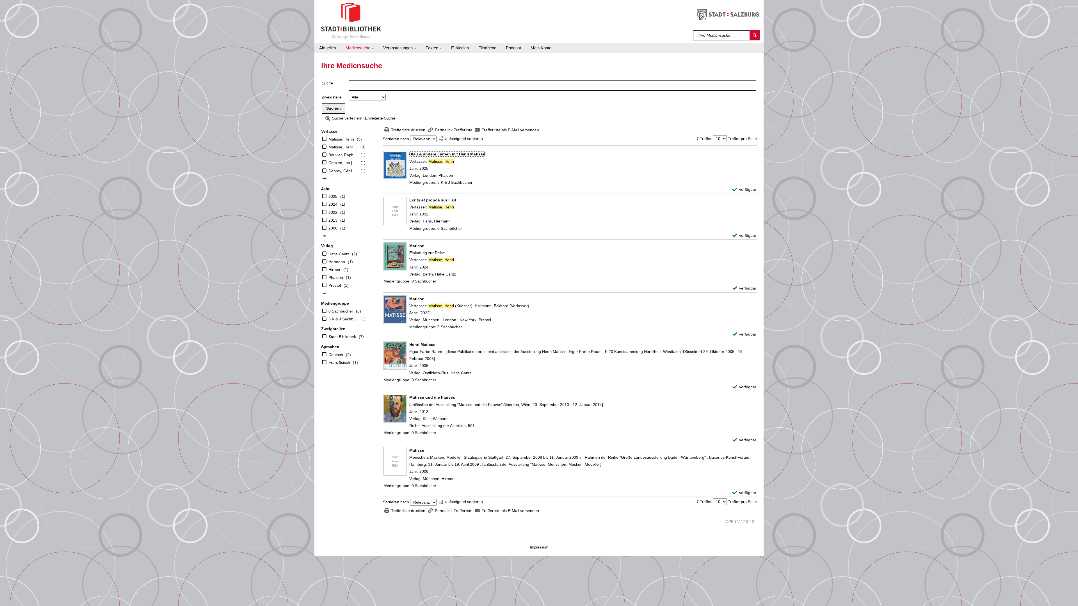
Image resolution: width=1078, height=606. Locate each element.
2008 (332, 228)
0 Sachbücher (340, 311)
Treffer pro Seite (742, 138)
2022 (332, 212)
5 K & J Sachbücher (343, 319)
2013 (332, 220)
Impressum (539, 547)
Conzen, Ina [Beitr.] (343, 162)
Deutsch (335, 354)
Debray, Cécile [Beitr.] (343, 171)
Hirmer (334, 269)
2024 (332, 204)
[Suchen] (755, 35)
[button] (359, 48)
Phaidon (335, 277)
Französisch (339, 362)
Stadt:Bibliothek (342, 336)
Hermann (336, 262)
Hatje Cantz (338, 254)
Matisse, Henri (341, 139)
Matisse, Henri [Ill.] (343, 147)
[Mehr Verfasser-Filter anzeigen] (324, 178)
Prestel (334, 285)
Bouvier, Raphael (343, 155)
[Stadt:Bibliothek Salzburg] (351, 20)
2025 (332, 196)
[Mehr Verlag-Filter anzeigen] (324, 293)
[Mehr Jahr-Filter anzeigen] (324, 236)
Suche (327, 83)
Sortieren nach (396, 139)
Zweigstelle (332, 97)
